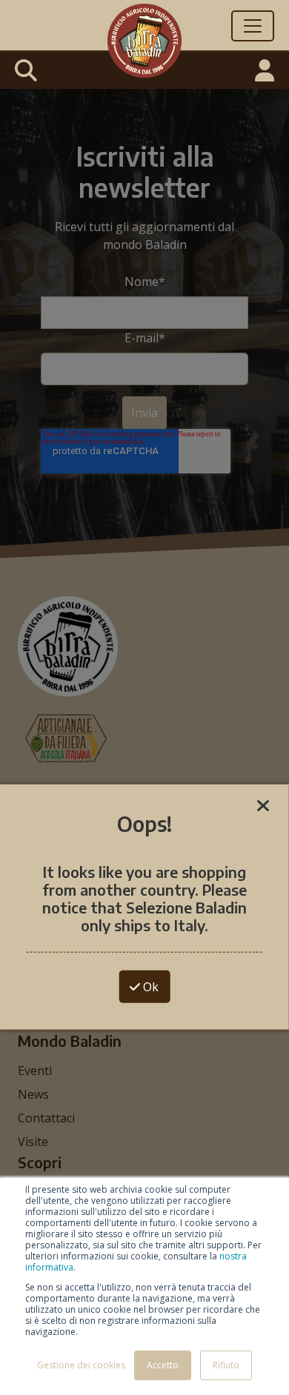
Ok (149, 986)
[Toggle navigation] (252, 25)
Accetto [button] (163, 1365)
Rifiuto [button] (226, 1365)
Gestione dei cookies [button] (81, 1365)
